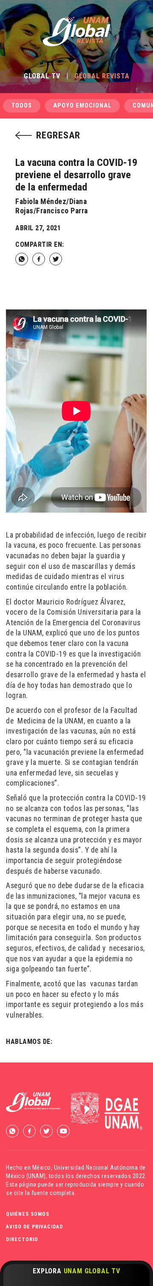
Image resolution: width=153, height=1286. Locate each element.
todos (21, 105)
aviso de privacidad (34, 1227)
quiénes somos (27, 1214)
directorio (22, 1239)
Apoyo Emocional (82, 105)
